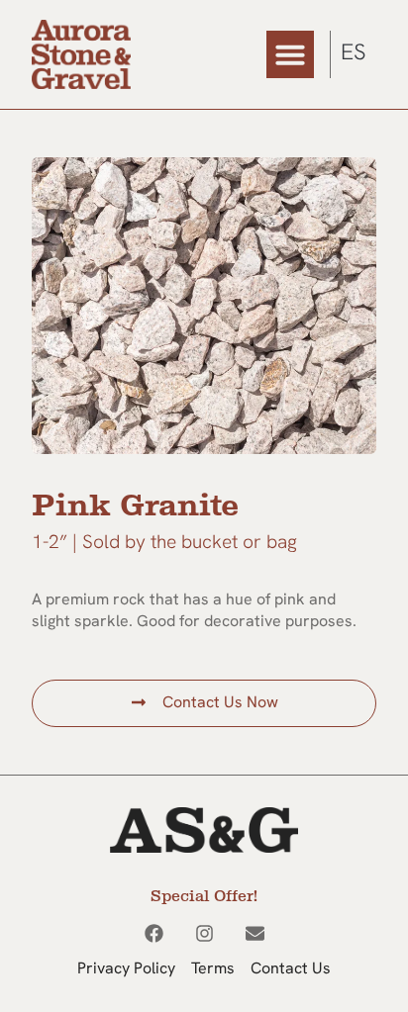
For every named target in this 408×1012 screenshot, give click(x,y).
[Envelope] (255, 933)
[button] (290, 54)
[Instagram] (204, 933)
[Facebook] (154, 933)
